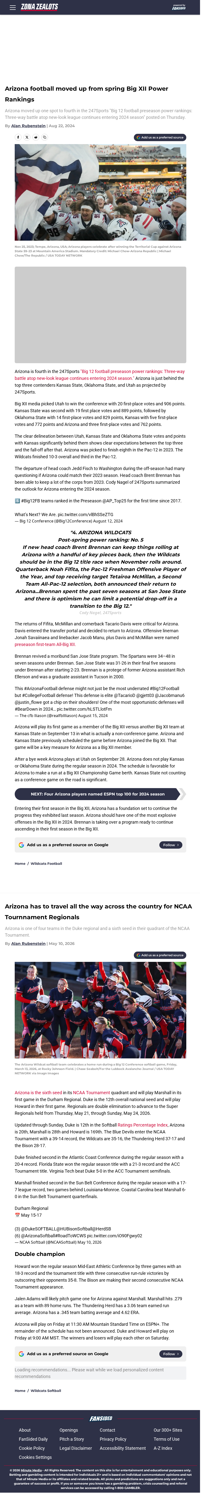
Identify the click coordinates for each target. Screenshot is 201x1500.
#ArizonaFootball (40, 688)
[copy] (44, 137)
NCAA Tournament (91, 1092)
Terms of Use (167, 1439)
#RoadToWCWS (70, 1235)
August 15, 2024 (93, 715)
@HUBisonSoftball (74, 1228)
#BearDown (26, 709)
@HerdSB (101, 1228)
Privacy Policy (113, 1439)
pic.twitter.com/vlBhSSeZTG (85, 514)
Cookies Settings (35, 1457)
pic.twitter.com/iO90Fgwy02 (114, 1235)
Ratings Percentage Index (143, 1125)
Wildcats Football (46, 863)
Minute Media (31, 1470)
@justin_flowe (28, 702)
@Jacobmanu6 (170, 695)
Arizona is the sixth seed (38, 1092)
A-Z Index (163, 1448)
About (25, 1430)
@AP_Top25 (114, 500)
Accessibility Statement (123, 1448)
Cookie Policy (32, 1448)
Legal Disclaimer (76, 1448)
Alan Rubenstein (28, 126)
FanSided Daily (33, 1439)
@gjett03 (145, 695)
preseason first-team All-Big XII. (45, 644)
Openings (69, 1430)
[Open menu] (13, 7)
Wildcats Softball (46, 1390)
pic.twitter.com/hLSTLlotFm (84, 709)
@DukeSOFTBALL (38, 1228)
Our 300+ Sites (168, 1430)
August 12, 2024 (108, 521)
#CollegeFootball (38, 695)
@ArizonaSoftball (38, 1235)
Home (20, 863)
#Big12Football (164, 688)
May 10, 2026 (89, 1242)
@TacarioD (124, 695)
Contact (107, 1430)
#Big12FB (30, 500)
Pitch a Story (72, 1439)
